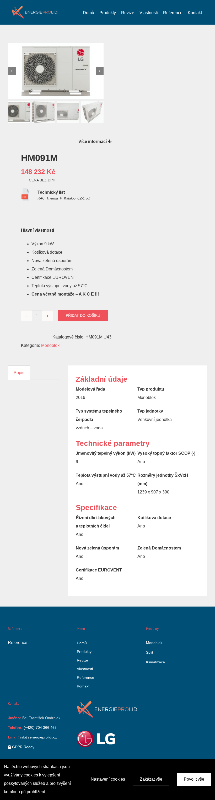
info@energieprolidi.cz (38, 737)
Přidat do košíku (83, 315)
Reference (17, 642)
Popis (19, 372)
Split (149, 652)
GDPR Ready (22, 747)
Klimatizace (155, 662)
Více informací (93, 141)
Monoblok (50, 345)
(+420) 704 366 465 (40, 727)
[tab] (19, 372)
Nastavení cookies (108, 779)
